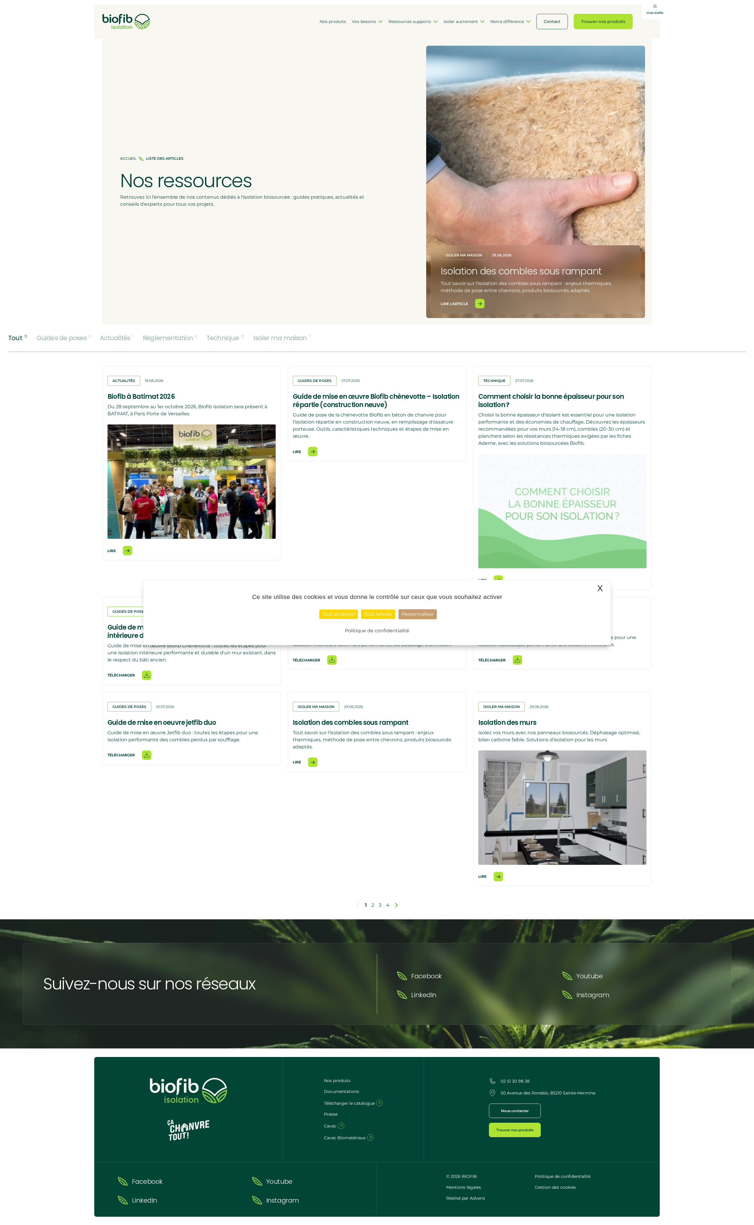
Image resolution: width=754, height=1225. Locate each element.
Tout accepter (338, 614)
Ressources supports (409, 21)
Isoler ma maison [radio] (281, 338)
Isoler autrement (461, 21)
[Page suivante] (396, 905)
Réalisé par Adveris (465, 1198)
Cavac (331, 1126)
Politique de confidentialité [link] (377, 630)
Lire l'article (454, 304)
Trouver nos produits (603, 21)
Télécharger (121, 675)
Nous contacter (515, 1111)
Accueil (128, 158)
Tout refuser (378, 614)
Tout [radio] (17, 338)
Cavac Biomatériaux (345, 1137)
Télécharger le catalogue (350, 1103)
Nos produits (333, 21)
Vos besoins (364, 21)
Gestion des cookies (555, 1187)
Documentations (341, 1091)
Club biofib (654, 13)
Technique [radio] (225, 338)
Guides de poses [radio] (63, 338)
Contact (552, 21)
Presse (331, 1114)
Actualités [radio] (116, 338)
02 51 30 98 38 (515, 1081)
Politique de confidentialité (563, 1176)
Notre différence (507, 21)
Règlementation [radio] (170, 338)
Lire (112, 551)
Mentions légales (463, 1187)
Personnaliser (418, 614)
